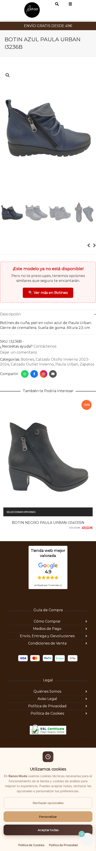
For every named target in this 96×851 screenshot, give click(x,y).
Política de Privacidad (47, 719)
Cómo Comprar (47, 634)
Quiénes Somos (47, 704)
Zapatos (87, 377)
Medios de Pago (47, 641)
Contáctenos (44, 359)
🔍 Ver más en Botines (48, 305)
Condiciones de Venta (47, 656)
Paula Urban (66, 377)
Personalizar (48, 816)
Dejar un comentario (18, 365)
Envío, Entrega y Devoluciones (47, 649)
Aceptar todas (48, 830)
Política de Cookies (47, 726)
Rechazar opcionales (48, 803)
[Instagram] (43, 387)
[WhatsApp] (25, 387)
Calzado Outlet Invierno (32, 377)
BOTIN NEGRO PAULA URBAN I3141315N (48, 535)
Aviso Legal (47, 711)
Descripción (10, 327)
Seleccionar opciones (20, 524)
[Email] (53, 387)
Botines (27, 372)
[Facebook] (34, 387)
